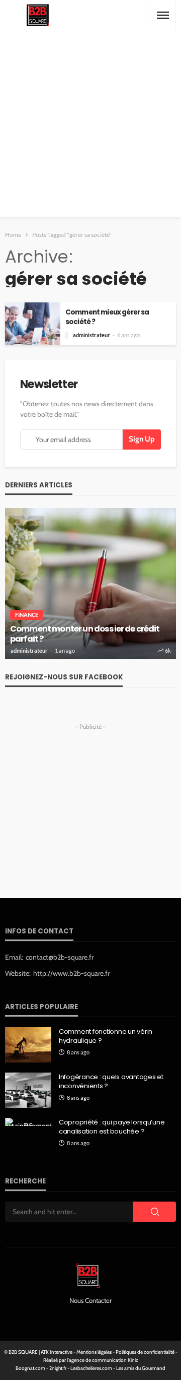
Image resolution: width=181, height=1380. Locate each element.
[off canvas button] (163, 15)
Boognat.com (30, 1368)
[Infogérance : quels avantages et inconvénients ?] (28, 1090)
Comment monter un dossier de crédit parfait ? (85, 634)
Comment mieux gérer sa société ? (107, 317)
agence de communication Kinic (103, 1360)
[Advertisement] (90, 126)
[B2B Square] (37, 15)
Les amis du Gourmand (140, 1368)
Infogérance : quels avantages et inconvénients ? (111, 1082)
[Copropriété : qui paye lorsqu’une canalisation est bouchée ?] (28, 1122)
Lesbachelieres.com (91, 1368)
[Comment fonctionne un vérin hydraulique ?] (28, 1044)
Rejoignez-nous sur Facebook (64, 677)
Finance (26, 614)
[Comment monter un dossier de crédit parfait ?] (90, 583)
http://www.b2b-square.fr (71, 973)
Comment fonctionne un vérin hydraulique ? (105, 1036)
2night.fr (57, 1368)
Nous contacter (90, 1300)
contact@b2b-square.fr (60, 957)
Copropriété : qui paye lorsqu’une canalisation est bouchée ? (111, 1127)
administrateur (91, 335)
